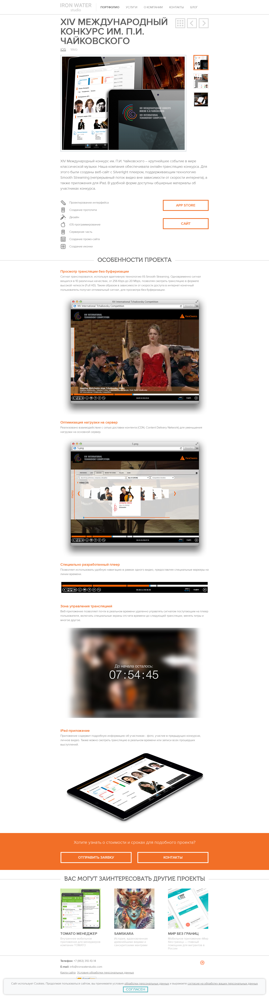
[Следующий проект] (204, 23)
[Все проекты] (180, 23)
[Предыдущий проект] (192, 23)
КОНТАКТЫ (173, 857)
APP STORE (185, 205)
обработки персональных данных (146, 983)
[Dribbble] (202, 976)
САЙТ (186, 223)
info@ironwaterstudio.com (86, 967)
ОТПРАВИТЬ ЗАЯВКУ (96, 857)
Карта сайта (68, 972)
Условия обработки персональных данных (105, 972)
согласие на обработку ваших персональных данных (223, 983)
